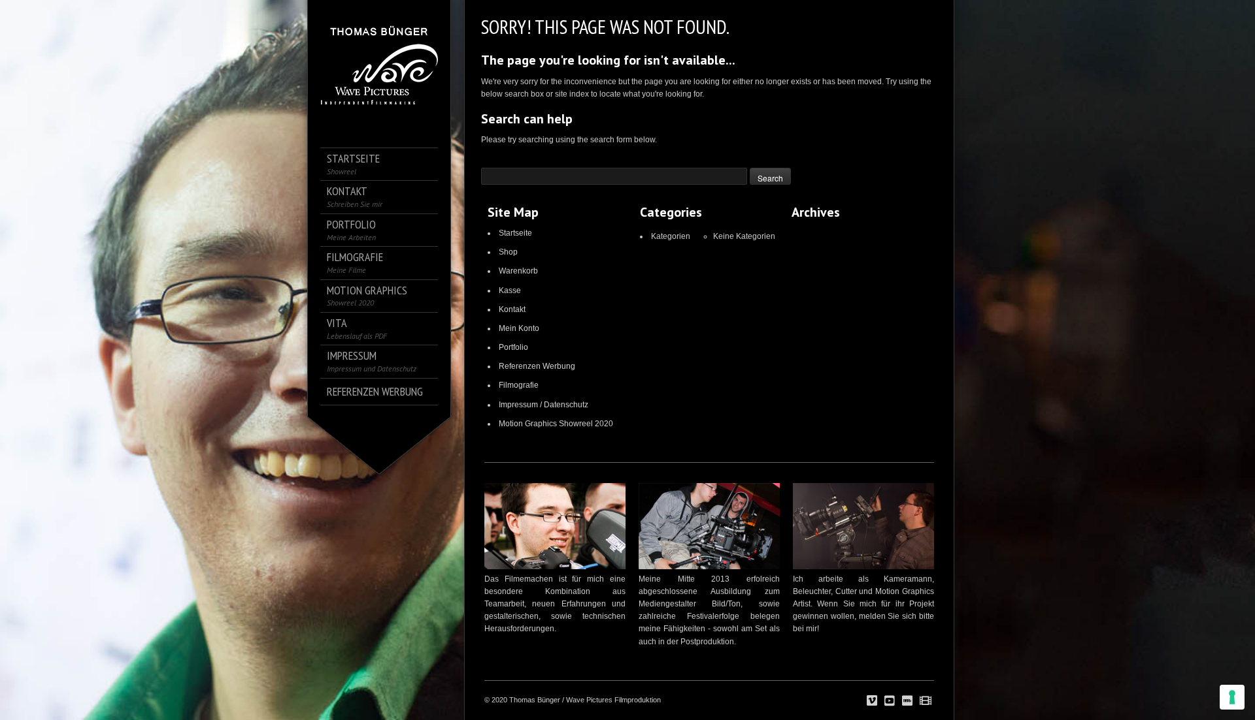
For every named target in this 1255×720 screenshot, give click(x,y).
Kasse (510, 290)
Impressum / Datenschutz (543, 404)
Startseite (515, 233)
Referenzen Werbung (537, 366)
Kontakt (512, 309)
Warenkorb (518, 270)
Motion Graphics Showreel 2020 (556, 423)
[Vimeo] (872, 701)
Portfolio (513, 347)
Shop (508, 252)
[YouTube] (889, 701)
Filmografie (519, 385)
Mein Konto (519, 328)
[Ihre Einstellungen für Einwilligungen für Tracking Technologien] (1232, 697)
